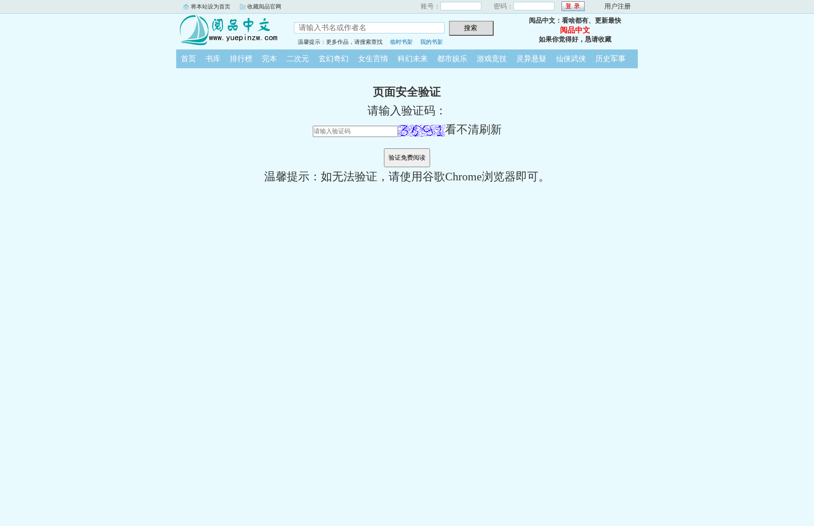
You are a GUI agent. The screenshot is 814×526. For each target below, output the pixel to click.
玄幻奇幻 (333, 59)
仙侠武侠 (571, 59)
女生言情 (373, 59)
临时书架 (401, 42)
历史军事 (610, 59)
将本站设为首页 (210, 6)
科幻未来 (413, 59)
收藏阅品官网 (264, 6)
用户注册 (617, 6)
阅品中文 (228, 30)
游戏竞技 (492, 59)
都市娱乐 (452, 59)
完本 (269, 59)
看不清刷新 (473, 129)
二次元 (297, 59)
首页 (188, 59)
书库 (212, 59)
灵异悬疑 (531, 59)
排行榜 (241, 59)
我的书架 (431, 42)
